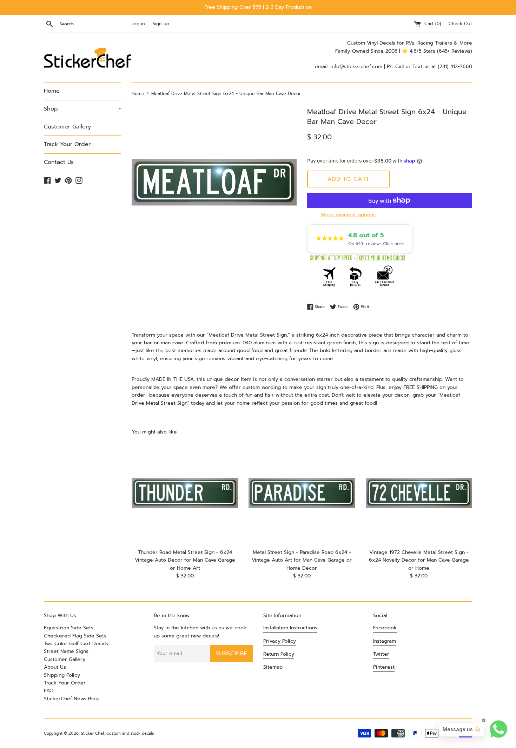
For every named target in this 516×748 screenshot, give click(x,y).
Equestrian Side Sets (68, 627)
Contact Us (59, 162)
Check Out (460, 23)
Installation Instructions (290, 627)
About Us (55, 667)
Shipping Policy (62, 675)
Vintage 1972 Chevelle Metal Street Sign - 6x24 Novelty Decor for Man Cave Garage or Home (419, 560)
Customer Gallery (67, 127)
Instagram (384, 641)
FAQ (48, 690)
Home (52, 91)
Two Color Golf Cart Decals (76, 643)
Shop (82, 109)
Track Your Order (67, 144)
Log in (138, 23)
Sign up (161, 23)
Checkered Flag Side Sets (75, 636)
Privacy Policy (279, 641)
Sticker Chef (92, 733)
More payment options (348, 214)
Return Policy (278, 654)
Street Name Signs (66, 651)
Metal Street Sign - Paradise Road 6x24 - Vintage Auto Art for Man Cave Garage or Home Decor (302, 560)
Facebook (385, 627)
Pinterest (384, 667)
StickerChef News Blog (71, 698)
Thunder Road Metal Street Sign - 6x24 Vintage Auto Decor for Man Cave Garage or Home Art (185, 560)
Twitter (381, 654)
